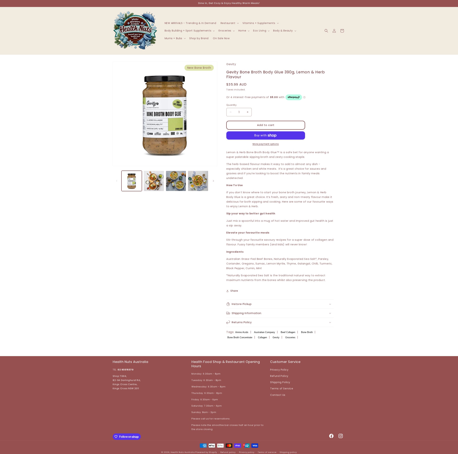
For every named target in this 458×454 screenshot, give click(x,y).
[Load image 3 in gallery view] (176, 181)
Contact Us (277, 395)
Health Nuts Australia (183, 452)
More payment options (266, 143)
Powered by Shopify (206, 452)
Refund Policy (279, 376)
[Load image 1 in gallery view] (131, 181)
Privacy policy (246, 452)
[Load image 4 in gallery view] (198, 181)
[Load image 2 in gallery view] (154, 181)
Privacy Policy (279, 370)
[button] (229, 23)
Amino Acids (241, 332)
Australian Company (264, 332)
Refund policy (228, 452)
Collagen (262, 337)
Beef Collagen (288, 332)
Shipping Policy (280, 382)
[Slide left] (117, 181)
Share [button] (234, 291)
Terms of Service (281, 388)
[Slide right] (213, 181)
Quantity (231, 105)
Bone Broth (307, 332)
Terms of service (267, 452)
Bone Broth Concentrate (239, 337)
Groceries (290, 337)
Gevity (276, 337)
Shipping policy (288, 452)
